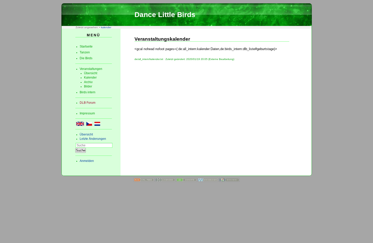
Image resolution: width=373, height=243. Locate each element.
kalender (106, 27)
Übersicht (90, 73)
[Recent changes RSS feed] (144, 181)
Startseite (86, 46)
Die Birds (86, 58)
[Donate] (186, 181)
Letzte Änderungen (93, 138)
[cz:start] (89, 124)
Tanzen (85, 52)
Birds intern (87, 92)
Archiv (88, 82)
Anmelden (87, 160)
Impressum (87, 113)
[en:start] (80, 124)
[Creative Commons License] (165, 181)
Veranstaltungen (91, 68)
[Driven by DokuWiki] (229, 181)
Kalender (90, 77)
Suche (80, 150)
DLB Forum (87, 102)
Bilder (88, 86)
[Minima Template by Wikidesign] (208, 181)
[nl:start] (97, 124)
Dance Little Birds (164, 15)
